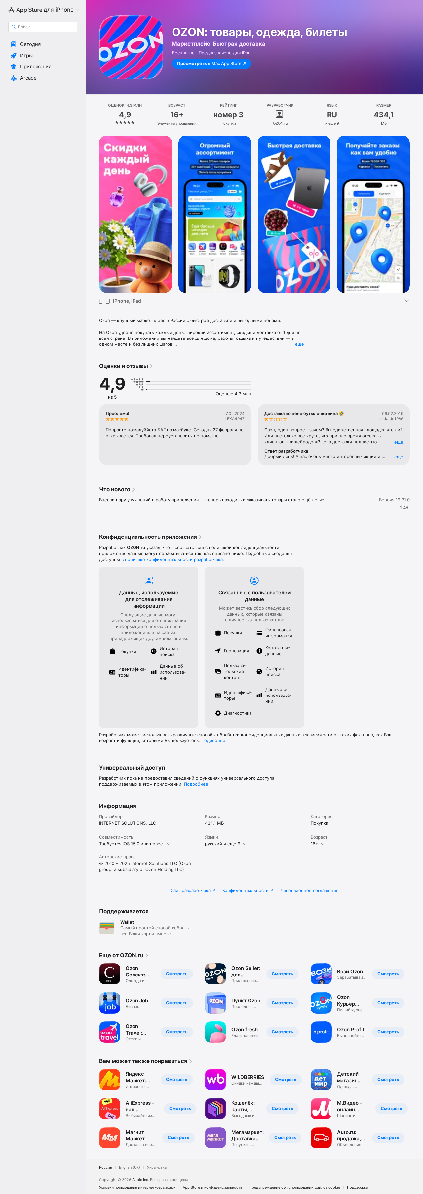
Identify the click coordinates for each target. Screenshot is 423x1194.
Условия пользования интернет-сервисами (137, 1187)
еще (299, 344)
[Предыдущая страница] (92, 214)
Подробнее (213, 740)
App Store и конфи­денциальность (212, 1187)
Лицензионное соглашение (309, 890)
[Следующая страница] (416, 214)
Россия (105, 1167)
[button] (43, 44)
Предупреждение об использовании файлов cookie (294, 1187)
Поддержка (357, 1187)
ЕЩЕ (398, 442)
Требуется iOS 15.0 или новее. (131, 843)
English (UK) (129, 1167)
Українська (157, 1167)
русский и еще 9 (222, 843)
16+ (314, 843)
